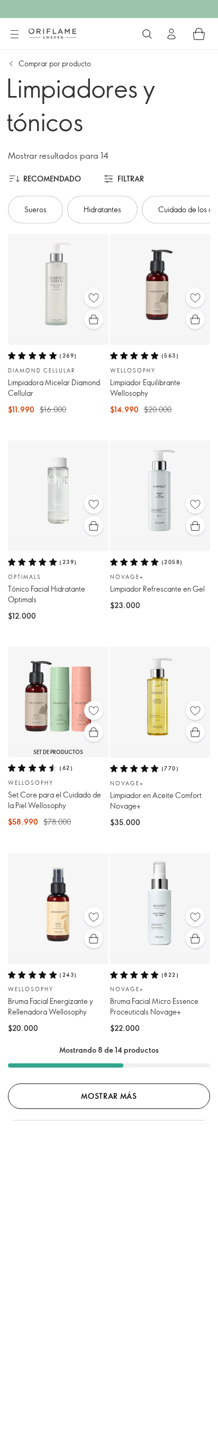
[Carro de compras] (199, 34)
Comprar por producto (55, 63)
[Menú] (14, 34)
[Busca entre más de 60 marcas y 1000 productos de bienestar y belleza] (147, 34)
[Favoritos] (93, 297)
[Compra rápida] (93, 319)
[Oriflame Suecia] (52, 33)
